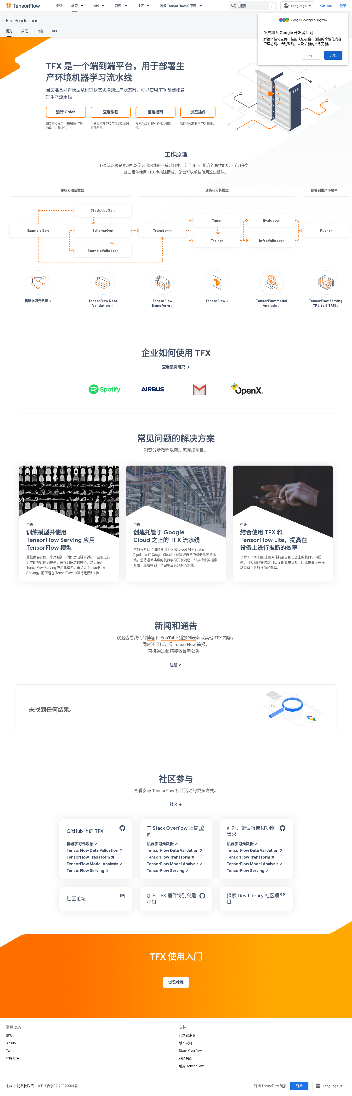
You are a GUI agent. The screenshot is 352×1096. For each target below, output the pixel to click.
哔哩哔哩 (12, 1058)
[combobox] (253, 5)
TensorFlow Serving (86, 870)
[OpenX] (247, 389)
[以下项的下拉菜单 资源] (127, 6)
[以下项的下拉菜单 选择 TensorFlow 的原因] (202, 6)
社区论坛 (76, 899)
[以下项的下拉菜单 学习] (83, 6)
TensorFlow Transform (89, 857)
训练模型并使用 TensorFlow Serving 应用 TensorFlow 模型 (60, 540)
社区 (140, 6)
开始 (333, 55)
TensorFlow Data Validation (93, 850)
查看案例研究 (174, 367)
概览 (9, 31)
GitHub (326, 6)
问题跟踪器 (187, 1035)
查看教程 (110, 112)
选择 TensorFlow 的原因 (178, 6)
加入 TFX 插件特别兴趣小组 (171, 899)
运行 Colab (66, 112)
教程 (24, 31)
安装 (59, 6)
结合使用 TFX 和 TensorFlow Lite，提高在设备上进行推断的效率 (273, 540)
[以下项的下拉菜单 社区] (149, 6)
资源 (118, 6)
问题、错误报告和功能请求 (251, 831)
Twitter (11, 1051)
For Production (22, 21)
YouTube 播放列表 (178, 637)
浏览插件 (198, 112)
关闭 (311, 55)
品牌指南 (185, 1058)
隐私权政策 (25, 1086)
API (96, 6)
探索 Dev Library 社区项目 (253, 899)
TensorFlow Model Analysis (93, 864)
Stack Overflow (190, 1051)
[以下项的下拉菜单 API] (104, 6)
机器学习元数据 (80, 844)
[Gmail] (199, 389)
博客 (151, 637)
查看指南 (155, 112)
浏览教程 (176, 982)
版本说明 (185, 1043)
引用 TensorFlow (191, 1066)
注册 (174, 665)
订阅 (299, 1086)
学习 (74, 6)
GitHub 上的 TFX (85, 831)
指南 (39, 31)
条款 (9, 1086)
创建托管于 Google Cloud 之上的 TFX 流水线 (166, 536)
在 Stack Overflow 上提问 (172, 831)
